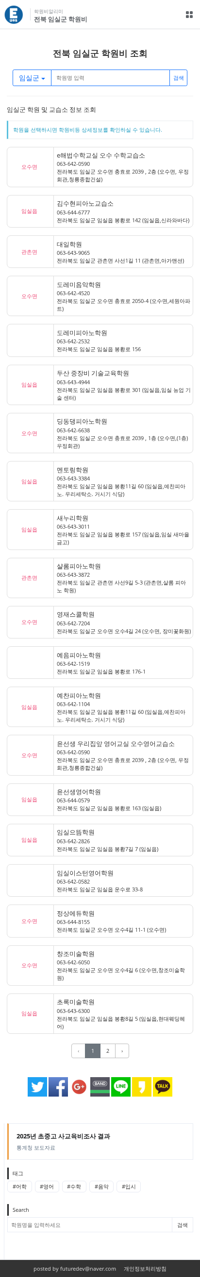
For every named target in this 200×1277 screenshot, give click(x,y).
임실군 (30, 77)
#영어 (47, 1186)
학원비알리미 (48, 11)
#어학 (20, 1186)
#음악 (102, 1186)
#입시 (129, 1186)
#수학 (74, 1186)
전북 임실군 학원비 (60, 19)
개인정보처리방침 (145, 1268)
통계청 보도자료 (63, 1141)
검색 (178, 77)
